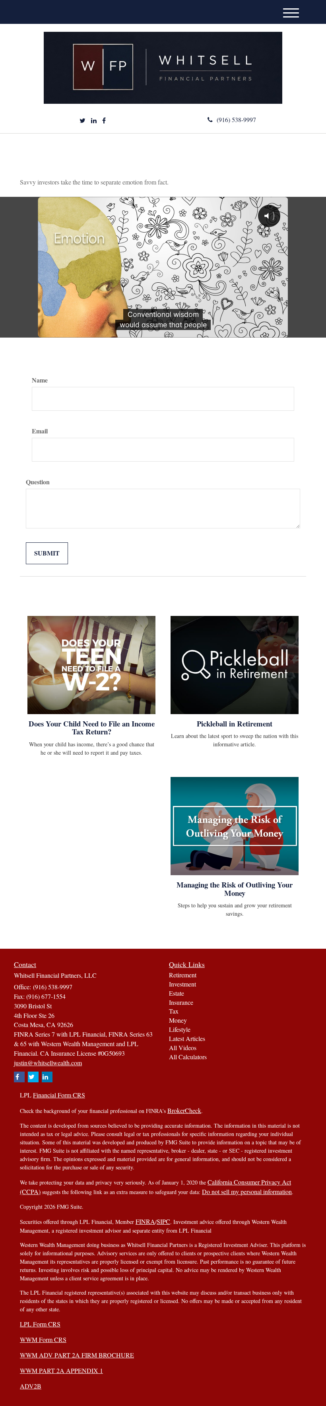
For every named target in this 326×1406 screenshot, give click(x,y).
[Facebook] (104, 120)
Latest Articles (187, 1038)
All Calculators (188, 1057)
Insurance (181, 1002)
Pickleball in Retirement (234, 723)
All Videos (182, 1047)
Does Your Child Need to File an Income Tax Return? (92, 727)
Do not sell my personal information (247, 1191)
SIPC (163, 1221)
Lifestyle (179, 1029)
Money (178, 1020)
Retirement (182, 975)
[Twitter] (82, 120)
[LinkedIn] (94, 120)
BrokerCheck (184, 1110)
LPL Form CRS (40, 1324)
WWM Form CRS (43, 1339)
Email (40, 431)
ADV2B (30, 1386)
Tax (174, 1011)
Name (40, 380)
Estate (176, 993)
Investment (182, 984)
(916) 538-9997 (236, 119)
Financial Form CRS (59, 1095)
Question (38, 482)
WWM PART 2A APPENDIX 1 (61, 1370)
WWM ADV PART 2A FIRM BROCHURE (77, 1355)
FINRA (145, 1221)
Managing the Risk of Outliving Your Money (235, 888)
